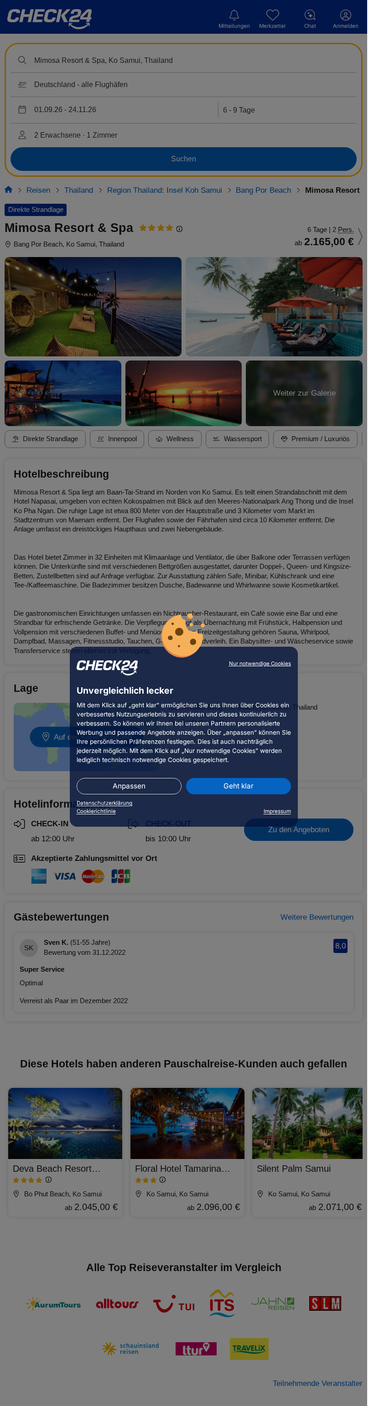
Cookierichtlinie (96, 811)
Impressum (277, 811)
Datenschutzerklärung (104, 803)
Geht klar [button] (238, 786)
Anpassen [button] (129, 786)
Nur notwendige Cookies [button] (260, 663)
